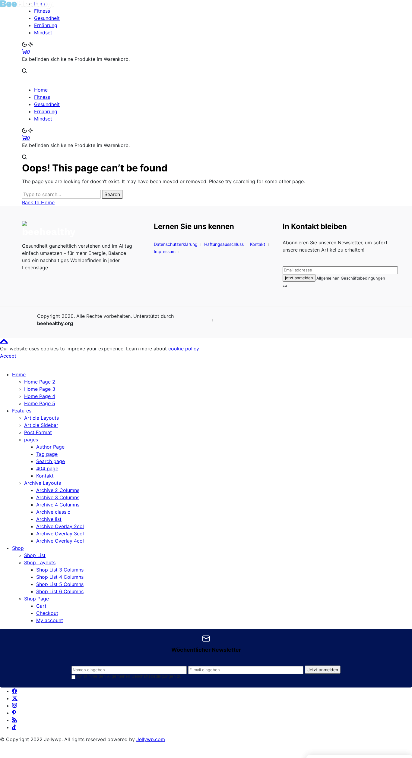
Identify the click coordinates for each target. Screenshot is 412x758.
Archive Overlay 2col (60, 526)
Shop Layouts (39, 562)
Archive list (49, 519)
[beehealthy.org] (79, 229)
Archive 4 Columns (57, 505)
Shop (18, 548)
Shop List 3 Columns (60, 570)
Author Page (50, 447)
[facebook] (14, 691)
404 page (47, 468)
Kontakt (257, 244)
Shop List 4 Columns (60, 577)
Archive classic (53, 512)
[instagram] (14, 706)
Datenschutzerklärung (176, 244)
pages (31, 440)
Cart (41, 606)
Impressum (165, 251)
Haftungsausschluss (224, 244)
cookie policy (183, 349)
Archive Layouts (42, 483)
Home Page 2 (39, 382)
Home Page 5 (39, 403)
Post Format (38, 432)
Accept (8, 356)
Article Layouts (41, 418)
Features (21, 411)
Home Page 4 (39, 396)
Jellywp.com (150, 739)
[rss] (14, 720)
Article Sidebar (41, 425)
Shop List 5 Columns (60, 584)
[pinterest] (14, 713)
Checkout (47, 613)
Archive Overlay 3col (60, 534)
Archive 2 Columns (57, 490)
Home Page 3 (39, 389)
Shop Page (36, 599)
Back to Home (38, 202)
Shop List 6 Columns (60, 591)
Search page (50, 461)
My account (49, 620)
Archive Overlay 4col (60, 541)
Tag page (47, 454)
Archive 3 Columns (57, 497)
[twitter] (14, 698)
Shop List (35, 555)
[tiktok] (14, 727)
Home (19, 374)
